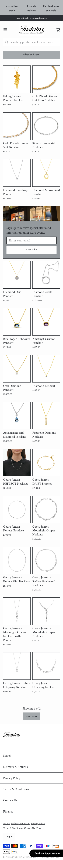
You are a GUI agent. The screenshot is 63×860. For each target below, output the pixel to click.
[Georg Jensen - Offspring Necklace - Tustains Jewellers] (46, 666)
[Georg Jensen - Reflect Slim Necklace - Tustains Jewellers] (17, 560)
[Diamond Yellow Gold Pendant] (46, 173)
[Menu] (6, 29)
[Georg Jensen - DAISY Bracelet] (46, 462)
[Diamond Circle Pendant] (46, 275)
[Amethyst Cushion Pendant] (46, 322)
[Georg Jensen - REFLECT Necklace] (17, 462)
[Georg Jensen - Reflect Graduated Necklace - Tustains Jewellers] (46, 560)
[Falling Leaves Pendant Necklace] (17, 79)
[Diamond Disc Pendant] (17, 275)
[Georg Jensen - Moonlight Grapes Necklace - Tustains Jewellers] (46, 509)
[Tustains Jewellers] (31, 30)
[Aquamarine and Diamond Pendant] (17, 415)
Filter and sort (31, 55)
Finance (8, 812)
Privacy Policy (11, 778)
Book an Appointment (47, 853)
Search (7, 756)
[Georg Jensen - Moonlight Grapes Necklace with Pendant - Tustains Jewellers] (17, 611)
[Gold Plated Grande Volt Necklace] (17, 126)
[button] (31, 716)
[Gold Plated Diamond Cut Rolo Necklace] (46, 79)
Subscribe (31, 250)
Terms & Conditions (16, 789)
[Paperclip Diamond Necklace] (46, 415)
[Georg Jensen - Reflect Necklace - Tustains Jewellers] (17, 509)
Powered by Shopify (12, 856)
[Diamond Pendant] (46, 369)
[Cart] (56, 29)
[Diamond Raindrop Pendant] (17, 173)
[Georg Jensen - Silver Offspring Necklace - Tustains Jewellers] (17, 666)
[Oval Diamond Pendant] (17, 369)
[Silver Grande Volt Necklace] (46, 126)
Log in (9, 837)
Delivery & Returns (15, 767)
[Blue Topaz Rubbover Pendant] (17, 322)
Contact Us (10, 800)
